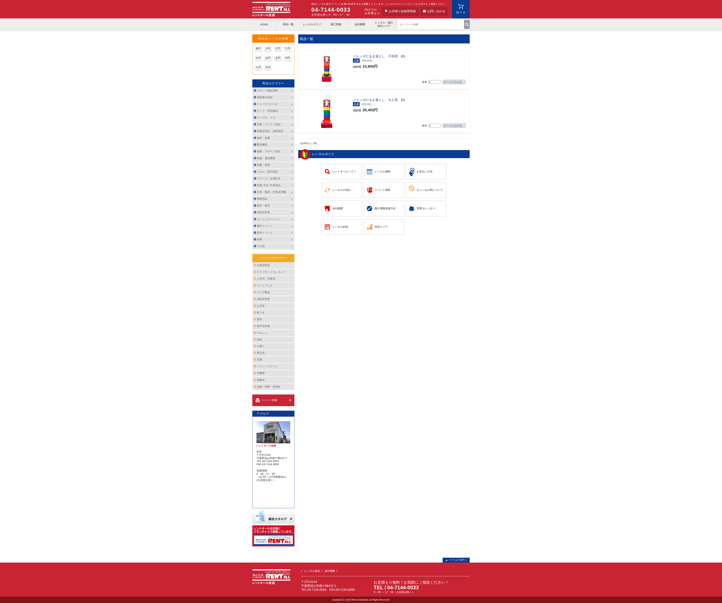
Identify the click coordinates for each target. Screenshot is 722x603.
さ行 (278, 48)
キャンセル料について (430, 189)
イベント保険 (382, 189)
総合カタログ (278, 518)
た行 (287, 48)
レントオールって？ (344, 171)
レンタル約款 (340, 226)
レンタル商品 (312, 570)
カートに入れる (453, 81)
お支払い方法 (424, 171)
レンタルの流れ (341, 189)
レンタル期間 (382, 171)
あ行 (258, 48)
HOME (264, 24)
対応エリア (381, 226)
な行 (258, 57)
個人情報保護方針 (385, 208)
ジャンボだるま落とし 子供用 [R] (379, 56)
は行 (268, 57)
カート (461, 12)
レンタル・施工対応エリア (384, 24)
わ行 (268, 66)
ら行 (258, 66)
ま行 (278, 57)
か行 (268, 48)
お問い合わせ (436, 11)
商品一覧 (288, 24)
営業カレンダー (426, 208)
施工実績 (336, 24)
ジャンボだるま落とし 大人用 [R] (379, 100)
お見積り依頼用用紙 (402, 11)
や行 (287, 57)
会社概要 (360, 24)
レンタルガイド (312, 24)
